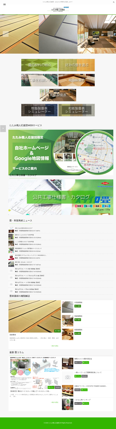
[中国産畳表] (67, 312)
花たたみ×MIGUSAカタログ (23, 228)
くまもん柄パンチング (82, 400)
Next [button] (110, 34)
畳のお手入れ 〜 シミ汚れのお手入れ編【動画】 (30, 275)
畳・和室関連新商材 (23, 231)
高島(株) (58, 387)
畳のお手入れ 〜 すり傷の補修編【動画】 (28, 269)
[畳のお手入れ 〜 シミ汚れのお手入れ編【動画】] (11, 277)
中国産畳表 (78, 302)
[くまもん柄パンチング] (67, 409)
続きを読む (55, 346)
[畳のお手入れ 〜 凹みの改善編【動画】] (11, 291)
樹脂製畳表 (78, 330)
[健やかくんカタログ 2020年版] (11, 236)
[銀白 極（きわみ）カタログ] (11, 264)
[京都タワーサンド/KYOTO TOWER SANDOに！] (67, 396)
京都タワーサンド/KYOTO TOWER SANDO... (90, 386)
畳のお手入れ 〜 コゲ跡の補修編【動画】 (28, 282)
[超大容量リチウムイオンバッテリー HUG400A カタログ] (11, 257)
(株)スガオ (78, 362)
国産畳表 (13, 335)
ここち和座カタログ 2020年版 (24, 241)
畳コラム (51, 387)
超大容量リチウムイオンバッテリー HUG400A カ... (31, 255)
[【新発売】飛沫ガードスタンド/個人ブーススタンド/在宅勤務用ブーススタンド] (34, 388)
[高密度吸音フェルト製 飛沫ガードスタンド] (11, 250)
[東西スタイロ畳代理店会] (67, 368)
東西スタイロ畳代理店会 (83, 359)
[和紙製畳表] (67, 326)
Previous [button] (5, 34)
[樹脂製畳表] (67, 339)
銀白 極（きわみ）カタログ (23, 262)
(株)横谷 (77, 390)
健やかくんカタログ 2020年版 (24, 235)
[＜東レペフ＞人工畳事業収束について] (67, 382)
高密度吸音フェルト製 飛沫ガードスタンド (28, 248)
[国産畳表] (34, 331)
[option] (27, 34)
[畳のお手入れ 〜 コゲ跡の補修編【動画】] (11, 284)
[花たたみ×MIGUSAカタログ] (11, 230)
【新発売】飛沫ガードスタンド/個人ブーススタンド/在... (30, 391)
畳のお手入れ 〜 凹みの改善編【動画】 (27, 289)
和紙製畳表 (78, 316)
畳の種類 (57, 331)
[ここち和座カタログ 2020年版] (11, 243)
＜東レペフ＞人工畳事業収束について (88, 372)
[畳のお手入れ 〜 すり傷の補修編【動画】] (11, 270)
